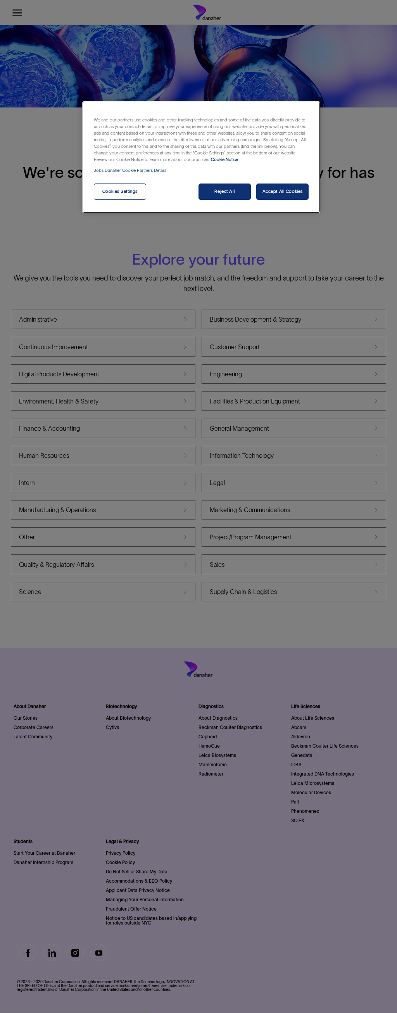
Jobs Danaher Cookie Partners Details (130, 170)
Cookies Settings (120, 191)
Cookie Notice (224, 159)
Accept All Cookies (282, 191)
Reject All (224, 191)
